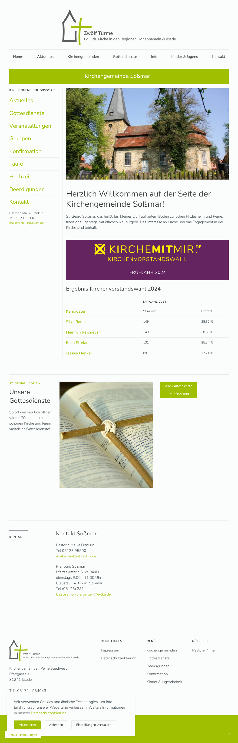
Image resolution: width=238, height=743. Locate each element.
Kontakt (218, 56)
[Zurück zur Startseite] (119, 27)
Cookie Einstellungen (22, 735)
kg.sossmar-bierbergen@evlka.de (83, 594)
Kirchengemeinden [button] (83, 56)
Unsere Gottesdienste (29, 396)
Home (18, 56)
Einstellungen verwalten (93, 725)
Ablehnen (56, 725)
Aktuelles (21, 100)
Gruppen (20, 138)
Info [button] (154, 56)
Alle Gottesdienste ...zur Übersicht (178, 390)
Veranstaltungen (30, 126)
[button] (229, 734)
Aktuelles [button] (45, 56)
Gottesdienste (125, 56)
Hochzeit (20, 176)
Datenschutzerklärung (48, 713)
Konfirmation (25, 151)
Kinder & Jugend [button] (184, 56)
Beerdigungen (27, 189)
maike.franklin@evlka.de (26, 223)
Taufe (16, 163)
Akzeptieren (27, 725)
